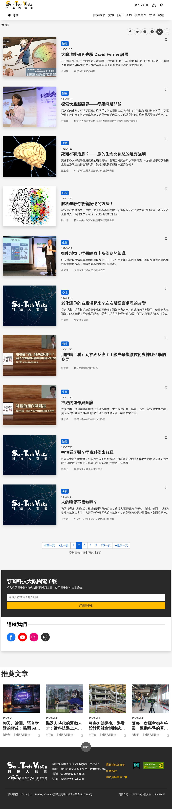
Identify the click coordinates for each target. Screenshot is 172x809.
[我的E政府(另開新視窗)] (136, 765)
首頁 (7, 24)
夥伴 (152, 15)
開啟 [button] (86, 746)
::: (132, 5)
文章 (111, 15)
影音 (120, 15)
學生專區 (140, 15)
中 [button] (159, 31)
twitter (137, 31)
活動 (129, 15)
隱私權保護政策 (115, 764)
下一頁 (106, 545)
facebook (130, 31)
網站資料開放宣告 (116, 777)
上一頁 (64, 545)
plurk (144, 31)
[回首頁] (19, 5)
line (151, 31)
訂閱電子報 (86, 605)
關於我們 (99, 15)
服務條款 (111, 771)
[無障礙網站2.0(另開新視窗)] (153, 765)
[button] (162, 5)
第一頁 (51, 545)
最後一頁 (122, 545)
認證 (161, 15)
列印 (167, 31)
